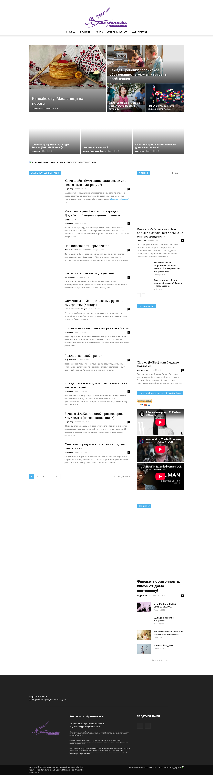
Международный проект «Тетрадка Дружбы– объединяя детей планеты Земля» (92, 215)
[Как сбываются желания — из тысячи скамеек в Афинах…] (144, 635)
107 (56, 476)
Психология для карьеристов (86, 246)
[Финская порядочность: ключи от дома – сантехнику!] (45, 458)
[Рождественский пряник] (45, 369)
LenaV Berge (69, 277)
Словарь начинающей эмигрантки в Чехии (97, 328)
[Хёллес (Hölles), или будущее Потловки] (160, 335)
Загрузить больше (160, 660)
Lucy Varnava (37, 108)
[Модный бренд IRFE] (144, 649)
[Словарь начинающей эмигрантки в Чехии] (45, 342)
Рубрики (85, 31)
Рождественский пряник (83, 356)
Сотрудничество (117, 31)
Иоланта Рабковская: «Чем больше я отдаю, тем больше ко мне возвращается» (160, 233)
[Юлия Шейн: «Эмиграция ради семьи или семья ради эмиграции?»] (45, 194)
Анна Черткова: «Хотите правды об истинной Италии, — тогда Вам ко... (168, 283)
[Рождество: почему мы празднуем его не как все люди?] (45, 397)
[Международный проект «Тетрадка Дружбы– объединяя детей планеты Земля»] (45, 225)
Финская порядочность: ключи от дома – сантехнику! (155, 146)
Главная (71, 31)
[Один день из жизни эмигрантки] (144, 623)
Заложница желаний (95, 147)
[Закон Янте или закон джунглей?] (45, 287)
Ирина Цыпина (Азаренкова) (77, 250)
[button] (180, 31)
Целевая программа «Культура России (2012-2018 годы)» (50, 146)
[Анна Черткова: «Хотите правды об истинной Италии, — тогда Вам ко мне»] (144, 286)
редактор (36, 151)
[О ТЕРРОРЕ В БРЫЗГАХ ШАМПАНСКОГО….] (144, 607)
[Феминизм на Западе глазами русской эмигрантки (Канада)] (45, 314)
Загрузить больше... (39, 696)
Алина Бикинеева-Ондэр (94, 151)
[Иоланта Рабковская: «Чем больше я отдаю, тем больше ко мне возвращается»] (160, 202)
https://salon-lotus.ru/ (119, 199)
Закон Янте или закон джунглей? (89, 273)
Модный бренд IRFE (163, 645)
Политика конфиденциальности (142, 767)
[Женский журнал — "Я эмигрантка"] (106, 16)
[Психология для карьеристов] (45, 259)
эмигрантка (142, 370)
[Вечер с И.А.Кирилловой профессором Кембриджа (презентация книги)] (45, 427)
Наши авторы (139, 31)
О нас (99, 31)
